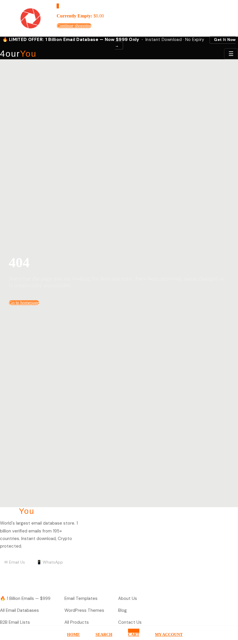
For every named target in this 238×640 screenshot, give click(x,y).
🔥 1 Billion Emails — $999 (25, 598)
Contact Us (130, 622)
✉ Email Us (14, 562)
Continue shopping (74, 25)
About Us (127, 598)
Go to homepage (24, 302)
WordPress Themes (84, 610)
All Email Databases (19, 610)
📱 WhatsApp (50, 562)
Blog (122, 610)
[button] (58, 5)
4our (18, 53)
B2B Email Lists (15, 622)
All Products (76, 622)
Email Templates (81, 598)
